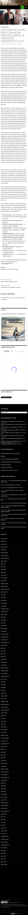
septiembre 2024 (5, 589)
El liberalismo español (6, 464)
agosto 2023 (4, 614)
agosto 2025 (4, 561)
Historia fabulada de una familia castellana (11, 462)
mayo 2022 (3, 653)
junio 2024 (3, 597)
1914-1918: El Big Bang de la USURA (9, 459)
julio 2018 (3, 783)
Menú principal (26, 7)
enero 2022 (3, 665)
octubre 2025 (4, 555)
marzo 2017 (3, 828)
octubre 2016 (4, 842)
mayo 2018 (3, 788)
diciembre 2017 (4, 802)
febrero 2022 (4, 662)
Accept (13, 913)
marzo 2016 (3, 861)
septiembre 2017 (5, 811)
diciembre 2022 (4, 634)
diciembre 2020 (4, 701)
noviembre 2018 (5, 771)
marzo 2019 (3, 760)
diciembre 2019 (4, 735)
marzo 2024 (3, 600)
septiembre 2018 (5, 777)
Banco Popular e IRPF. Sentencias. (9, 280)
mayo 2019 (3, 755)
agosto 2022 (4, 645)
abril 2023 (3, 623)
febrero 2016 (4, 864)
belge (9, 44)
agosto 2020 (4, 712)
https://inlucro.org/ (9, 904)
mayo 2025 (3, 569)
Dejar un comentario (17, 44)
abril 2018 (3, 791)
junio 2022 (3, 651)
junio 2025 (3, 566)
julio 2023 (3, 617)
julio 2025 (3, 563)
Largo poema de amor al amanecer (9, 316)
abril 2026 (3, 541)
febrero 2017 (4, 830)
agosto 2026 (4, 538)
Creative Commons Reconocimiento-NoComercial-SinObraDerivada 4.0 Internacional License (14, 906)
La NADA (3, 456)
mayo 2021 (3, 687)
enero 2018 (3, 800)
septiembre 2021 (5, 676)
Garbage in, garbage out (6, 467)
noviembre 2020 (5, 704)
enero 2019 (3, 766)
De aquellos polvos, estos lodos (12, 484)
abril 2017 (3, 825)
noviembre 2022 (5, 637)
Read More (19, 913)
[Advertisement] (14, 884)
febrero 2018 (4, 797)
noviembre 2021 (5, 670)
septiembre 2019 (5, 743)
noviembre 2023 (5, 608)
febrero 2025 (4, 578)
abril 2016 (3, 859)
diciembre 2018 (4, 769)
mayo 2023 (3, 620)
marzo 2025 (3, 575)
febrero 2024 (4, 603)
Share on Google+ (10, 272)
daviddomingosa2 (2, 272)
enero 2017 (3, 833)
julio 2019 (3, 749)
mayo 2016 (3, 856)
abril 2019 (3, 757)
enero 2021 (3, 698)
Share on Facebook (6, 272)
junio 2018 (3, 786)
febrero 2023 (4, 628)
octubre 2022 (4, 639)
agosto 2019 (4, 746)
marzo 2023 (3, 625)
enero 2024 (3, 606)
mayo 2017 (3, 822)
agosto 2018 (4, 780)
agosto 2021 (4, 679)
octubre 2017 (4, 808)
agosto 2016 (4, 847)
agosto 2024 (4, 592)
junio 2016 (3, 853)
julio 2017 (3, 816)
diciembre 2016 (4, 836)
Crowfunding (5, 27)
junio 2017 (3, 819)
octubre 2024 (4, 586)
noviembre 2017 (5, 805)
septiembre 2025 (5, 558)
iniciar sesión (12, 297)
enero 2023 (3, 631)
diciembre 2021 (4, 667)
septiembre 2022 (5, 642)
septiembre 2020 (5, 710)
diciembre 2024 (4, 583)
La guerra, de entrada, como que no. (9, 470)
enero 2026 (3, 549)
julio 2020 (3, 715)
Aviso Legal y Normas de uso (14, 902)
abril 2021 (3, 690)
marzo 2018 (3, 794)
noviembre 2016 (5, 839)
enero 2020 (3, 732)
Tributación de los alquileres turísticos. (11, 286)
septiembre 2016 (5, 845)
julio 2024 (3, 594)
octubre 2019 (4, 741)
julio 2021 (3, 682)
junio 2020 (3, 718)
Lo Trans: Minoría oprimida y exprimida (17, 503)
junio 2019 (3, 752)
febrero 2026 (4, 547)
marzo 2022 (3, 659)
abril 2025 (3, 572)
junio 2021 (3, 684)
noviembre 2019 (5, 738)
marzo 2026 (3, 544)
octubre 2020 (4, 707)
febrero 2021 (4, 696)
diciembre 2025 (4, 552)
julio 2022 (3, 648)
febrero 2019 (4, 763)
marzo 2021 (3, 693)
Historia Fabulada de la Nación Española (10, 453)
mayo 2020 (3, 721)
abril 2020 (3, 724)
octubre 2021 (4, 673)
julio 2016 (3, 850)
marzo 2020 (3, 726)
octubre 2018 (4, 774)
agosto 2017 (4, 814)
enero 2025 (3, 580)
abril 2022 (3, 656)
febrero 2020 (4, 729)
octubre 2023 (4, 611)
